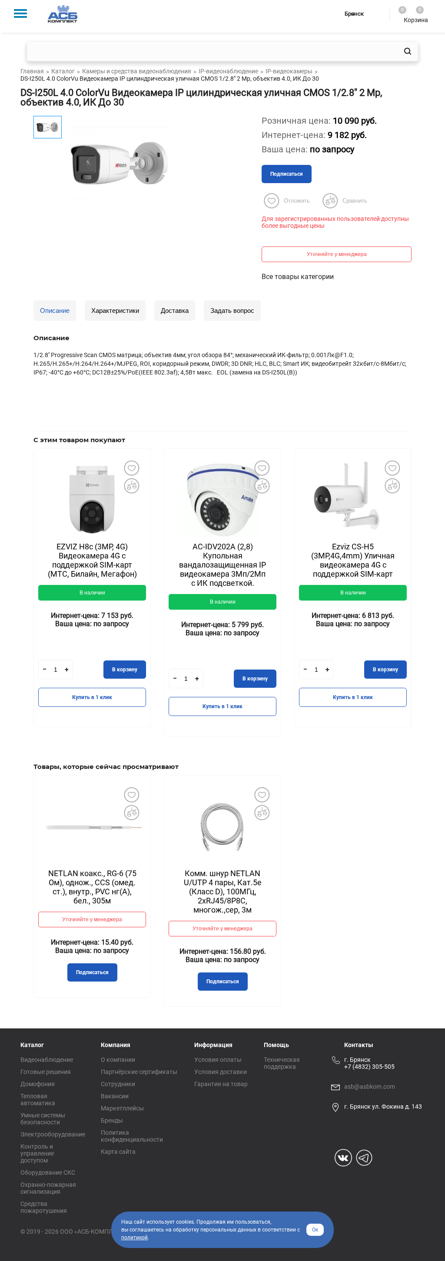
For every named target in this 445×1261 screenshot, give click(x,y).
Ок (315, 1230)
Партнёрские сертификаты (139, 1071)
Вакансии (115, 1096)
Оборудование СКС (47, 1172)
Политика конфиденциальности (132, 1136)
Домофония (37, 1083)
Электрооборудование (52, 1134)
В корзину (124, 670)
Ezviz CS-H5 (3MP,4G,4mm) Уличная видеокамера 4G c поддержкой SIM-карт (353, 560)
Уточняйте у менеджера (337, 254)
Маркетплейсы (122, 1108)
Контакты (358, 1044)
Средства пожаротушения (43, 1207)
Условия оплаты (218, 1059)
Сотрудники (118, 1083)
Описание (55, 310)
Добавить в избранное (131, 468)
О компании (118, 1059)
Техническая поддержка (282, 1063)
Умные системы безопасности (42, 1119)
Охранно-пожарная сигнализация (48, 1188)
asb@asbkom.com (369, 1086)
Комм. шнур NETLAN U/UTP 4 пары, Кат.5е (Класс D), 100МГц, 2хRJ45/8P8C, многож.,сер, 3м (223, 891)
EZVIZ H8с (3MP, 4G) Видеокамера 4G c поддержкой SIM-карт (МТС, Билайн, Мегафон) (92, 560)
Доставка (175, 310)
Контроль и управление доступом (37, 1153)
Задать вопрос (232, 310)
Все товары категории (298, 277)
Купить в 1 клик (92, 697)
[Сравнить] (131, 485)
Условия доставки (220, 1071)
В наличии (92, 593)
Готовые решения (45, 1071)
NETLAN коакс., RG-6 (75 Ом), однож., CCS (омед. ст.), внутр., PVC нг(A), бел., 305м (92, 887)
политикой (134, 1238)
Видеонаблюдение (46, 1059)
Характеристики (115, 310)
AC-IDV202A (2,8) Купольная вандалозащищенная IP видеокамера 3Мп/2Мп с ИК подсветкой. (222, 565)
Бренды (112, 1120)
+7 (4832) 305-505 (369, 1066)
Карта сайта (118, 1151)
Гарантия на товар (221, 1083)
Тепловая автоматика (37, 1100)
